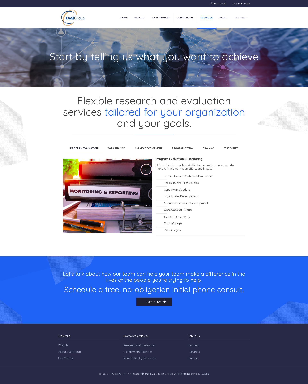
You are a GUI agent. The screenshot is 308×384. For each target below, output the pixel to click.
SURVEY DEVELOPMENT (148, 148)
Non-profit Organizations (139, 358)
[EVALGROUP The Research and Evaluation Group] (73, 17)
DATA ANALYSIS (116, 148)
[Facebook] (152, 378)
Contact (193, 345)
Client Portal (218, 3)
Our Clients (65, 358)
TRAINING (208, 148)
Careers (193, 358)
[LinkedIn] (156, 378)
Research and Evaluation (139, 345)
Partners (194, 351)
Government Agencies (137, 351)
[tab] (84, 148)
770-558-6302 (241, 3)
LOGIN (204, 373)
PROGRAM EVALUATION (84, 148)
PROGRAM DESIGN (182, 148)
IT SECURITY (231, 148)
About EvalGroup (69, 351)
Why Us (63, 345)
